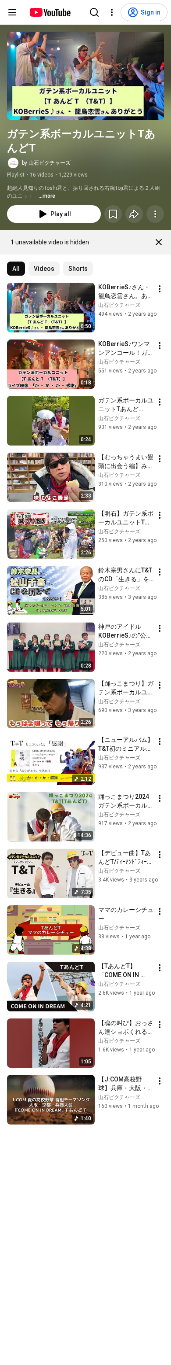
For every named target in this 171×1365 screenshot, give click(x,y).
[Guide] (12, 12)
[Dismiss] (158, 242)
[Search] (94, 12)
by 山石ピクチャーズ (46, 163)
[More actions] (155, 214)
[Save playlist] (113, 214)
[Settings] (112, 12)
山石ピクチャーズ (119, 305)
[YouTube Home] (50, 12)
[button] (85, 76)
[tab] (16, 269)
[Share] (134, 214)
